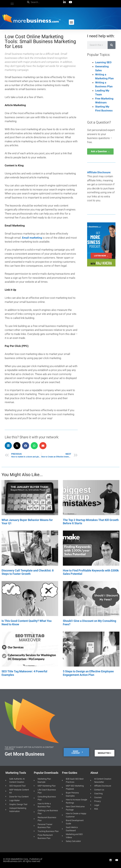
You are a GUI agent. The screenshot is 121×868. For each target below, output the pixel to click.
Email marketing (32, 237)
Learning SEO (103, 62)
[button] (12, 3)
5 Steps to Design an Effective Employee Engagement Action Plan (88, 673)
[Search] (111, 45)
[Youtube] (116, 860)
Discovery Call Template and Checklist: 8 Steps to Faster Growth (28, 572)
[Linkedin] (110, 860)
